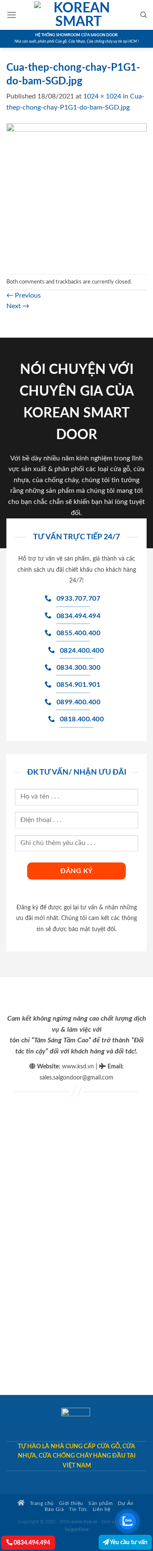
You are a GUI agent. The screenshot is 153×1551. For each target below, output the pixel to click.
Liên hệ (101, 1509)
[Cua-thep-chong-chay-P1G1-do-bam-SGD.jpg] (76, 193)
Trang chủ (41, 1503)
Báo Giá (54, 1509)
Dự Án (126, 1503)
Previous (23, 295)
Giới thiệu (71, 1503)
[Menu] (11, 14)
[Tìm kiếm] (143, 15)
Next (17, 306)
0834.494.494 (31, 1542)
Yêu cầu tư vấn (128, 1542)
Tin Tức (78, 1509)
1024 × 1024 (102, 96)
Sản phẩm (100, 1503)
